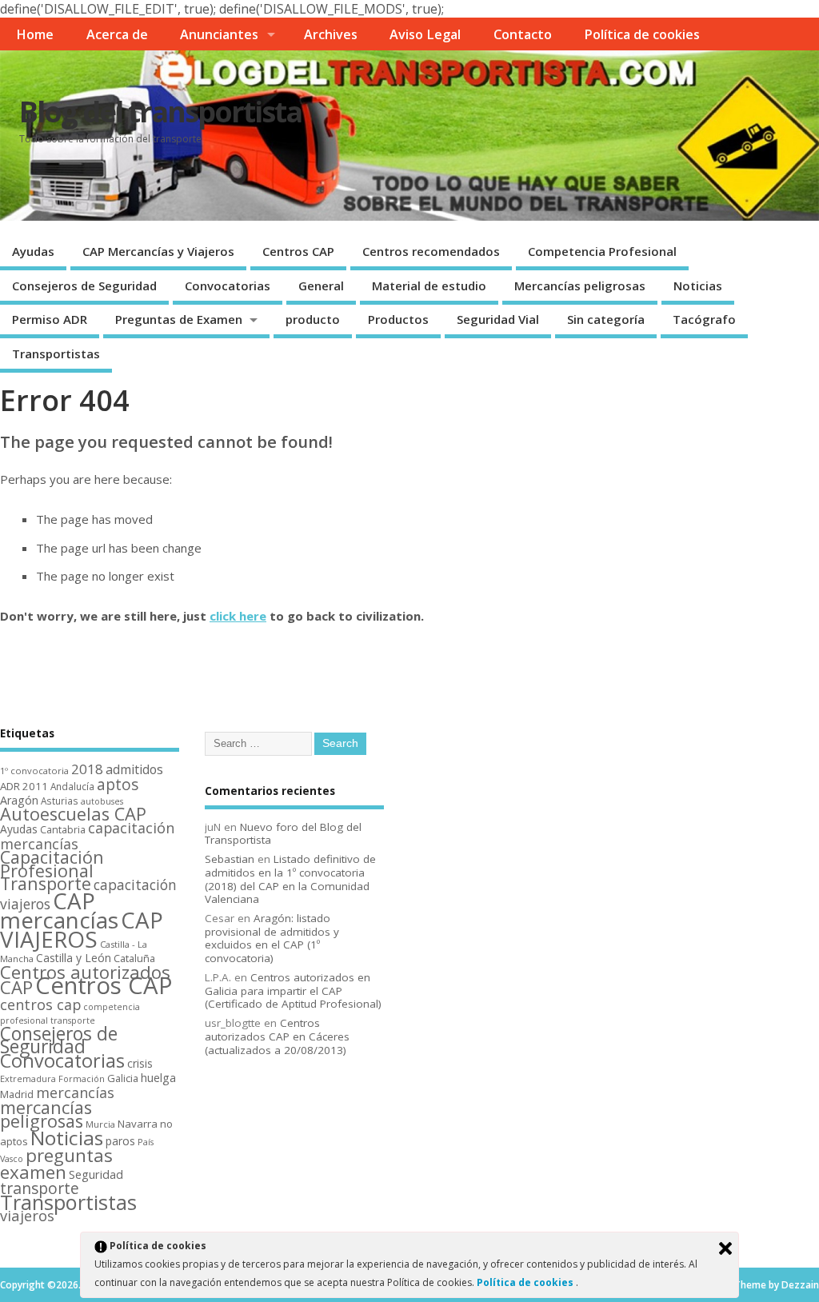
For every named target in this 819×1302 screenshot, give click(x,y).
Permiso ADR (49, 319)
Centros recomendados (431, 251)
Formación (81, 1078)
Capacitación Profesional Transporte (52, 870)
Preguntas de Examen (178, 319)
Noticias (697, 286)
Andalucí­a (72, 786)
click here (238, 616)
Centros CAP (298, 251)
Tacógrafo (704, 319)
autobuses (102, 801)
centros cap (40, 1004)
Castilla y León (73, 957)
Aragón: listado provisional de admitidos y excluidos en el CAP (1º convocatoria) (272, 938)
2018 (87, 769)
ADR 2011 (24, 786)
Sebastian (229, 859)
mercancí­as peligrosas (46, 1114)
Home (35, 34)
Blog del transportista (160, 111)
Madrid (17, 1094)
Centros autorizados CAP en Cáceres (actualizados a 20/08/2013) (277, 1036)
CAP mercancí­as (59, 910)
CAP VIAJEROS (81, 929)
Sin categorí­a (606, 319)
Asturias (59, 800)
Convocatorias (227, 286)
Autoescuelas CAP (73, 813)
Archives (331, 34)
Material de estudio (429, 286)
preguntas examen (56, 1163)
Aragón (19, 800)
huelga (158, 1077)
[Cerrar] (725, 1248)
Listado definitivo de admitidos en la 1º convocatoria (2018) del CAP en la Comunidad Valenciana (290, 879)
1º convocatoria (34, 771)
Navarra (138, 1123)
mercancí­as (75, 1092)
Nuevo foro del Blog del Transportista (283, 834)
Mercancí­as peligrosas (579, 286)
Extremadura (28, 1078)
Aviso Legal (425, 34)
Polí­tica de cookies (642, 34)
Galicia (122, 1078)
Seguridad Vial (498, 319)
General (321, 286)
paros (120, 1140)
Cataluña (134, 958)
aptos (117, 784)
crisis (140, 1063)
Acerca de (117, 34)
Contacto (522, 34)
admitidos (134, 769)
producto (313, 319)
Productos (398, 319)
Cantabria (63, 830)
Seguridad (96, 1174)
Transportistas (56, 353)
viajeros (27, 1215)
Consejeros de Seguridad (84, 286)
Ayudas (33, 251)
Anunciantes (219, 34)
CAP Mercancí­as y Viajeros (158, 251)
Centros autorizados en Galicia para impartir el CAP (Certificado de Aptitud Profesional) (293, 991)
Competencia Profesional (602, 251)
